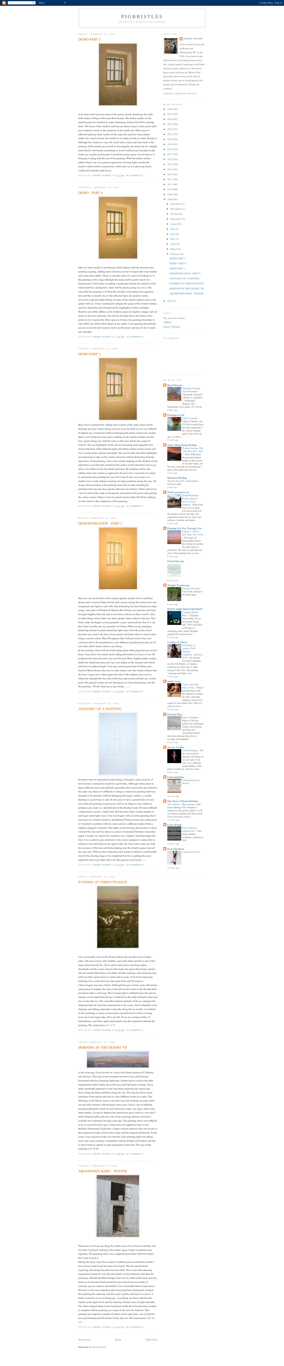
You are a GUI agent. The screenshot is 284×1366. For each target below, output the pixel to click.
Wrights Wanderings (178, 585)
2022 (170, 129)
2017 (170, 154)
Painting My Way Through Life (184, 528)
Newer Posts (84, 1339)
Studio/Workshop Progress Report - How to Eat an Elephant (190, 500)
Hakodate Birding (177, 477)
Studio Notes (174, 681)
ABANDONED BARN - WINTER (102, 1171)
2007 (170, 301)
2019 (170, 144)
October (174, 214)
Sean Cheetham (175, 848)
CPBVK (167, 322)
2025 (170, 114)
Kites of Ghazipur (190, 717)
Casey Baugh (174, 824)
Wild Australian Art (178, 492)
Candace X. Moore (177, 642)
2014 (170, 169)
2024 (170, 119)
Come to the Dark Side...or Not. (190, 686)
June (173, 234)
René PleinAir (175, 385)
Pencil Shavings (175, 561)
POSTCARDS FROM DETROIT (184, 609)
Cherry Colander (190, 418)
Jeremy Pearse (193, 39)
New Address (174, 804)
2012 (170, 179)
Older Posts (151, 1339)
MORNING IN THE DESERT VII (102, 1047)
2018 (170, 149)
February (175, 254)
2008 (170, 199)
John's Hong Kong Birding (182, 445)
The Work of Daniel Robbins (182, 801)
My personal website (174, 318)
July (172, 229)
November (176, 208)
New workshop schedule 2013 (189, 829)
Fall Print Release (190, 750)
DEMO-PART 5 (89, 39)
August (174, 224)
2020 (170, 139)
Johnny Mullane (171, 326)
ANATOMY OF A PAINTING (100, 708)
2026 (170, 109)
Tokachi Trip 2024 (176, 480)
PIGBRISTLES (142, 16)
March (174, 249)
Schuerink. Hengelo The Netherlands (191, 390)
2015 (170, 164)
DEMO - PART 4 (90, 192)
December (175, 203)
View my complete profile (180, 94)
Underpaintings (175, 777)
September (176, 219)
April (173, 244)
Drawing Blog (174, 714)
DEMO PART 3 (89, 354)
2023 (170, 124)
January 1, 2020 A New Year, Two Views (192, 533)
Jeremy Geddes (175, 747)
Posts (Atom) (99, 1347)
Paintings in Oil (175, 415)
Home (118, 1339)
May (173, 239)
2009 (170, 194)
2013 (170, 174)
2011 (170, 184)
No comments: (135, 175)
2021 (170, 134)
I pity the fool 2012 (191, 851)
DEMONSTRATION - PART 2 (100, 523)
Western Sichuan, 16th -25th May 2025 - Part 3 (192, 451)
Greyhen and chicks (191, 588)
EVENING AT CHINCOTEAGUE (102, 882)
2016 (170, 159)
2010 (170, 189)
